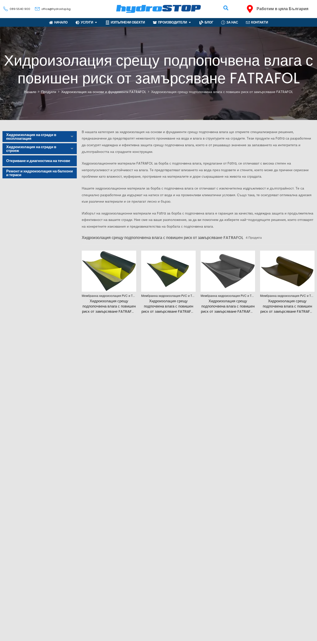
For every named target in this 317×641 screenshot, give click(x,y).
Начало (30, 91)
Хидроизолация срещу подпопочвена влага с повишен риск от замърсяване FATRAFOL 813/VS (109, 308)
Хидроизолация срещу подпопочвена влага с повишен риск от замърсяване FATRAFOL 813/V (228, 308)
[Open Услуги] (96, 22)
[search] (225, 7)
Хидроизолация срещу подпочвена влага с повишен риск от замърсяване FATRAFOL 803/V (168, 308)
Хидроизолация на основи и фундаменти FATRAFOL (103, 91)
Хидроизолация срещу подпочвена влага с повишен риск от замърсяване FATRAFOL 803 (287, 308)
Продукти (48, 91)
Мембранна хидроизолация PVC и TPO (109, 296)
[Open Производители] (189, 22)
